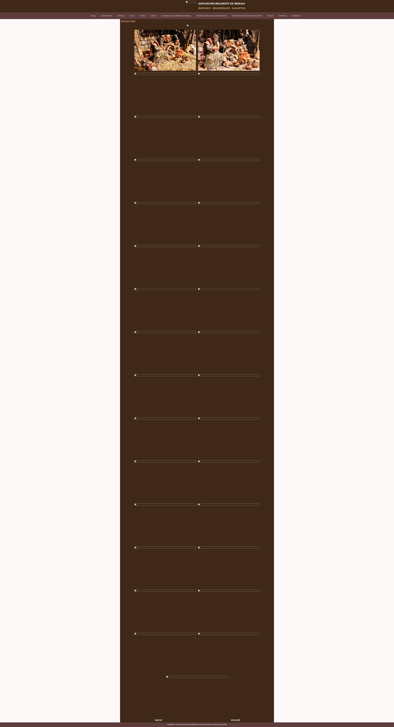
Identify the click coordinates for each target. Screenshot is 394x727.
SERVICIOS (283, 16)
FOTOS (132, 16)
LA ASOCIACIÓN (106, 16)
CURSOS (153, 16)
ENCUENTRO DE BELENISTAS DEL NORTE (247, 16)
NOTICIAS (120, 16)
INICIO (93, 16)
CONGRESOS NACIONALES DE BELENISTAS (211, 16)
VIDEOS (142, 16)
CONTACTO (296, 16)
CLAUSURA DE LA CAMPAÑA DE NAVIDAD (176, 16)
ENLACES (270, 16)
